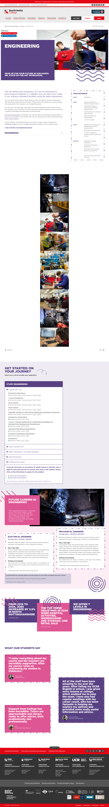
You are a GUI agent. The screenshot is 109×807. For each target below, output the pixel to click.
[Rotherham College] (29, 759)
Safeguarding (80, 783)
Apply (99, 18)
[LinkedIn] (97, 5)
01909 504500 (43, 764)
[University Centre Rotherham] (79, 759)
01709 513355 (59, 764)
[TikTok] (103, 5)
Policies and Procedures (32, 783)
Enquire (87, 18)
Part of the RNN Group (11, 5)
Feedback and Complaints (57, 751)
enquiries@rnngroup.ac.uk (12, 766)
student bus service (30, 124)
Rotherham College (11, 124)
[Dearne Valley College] (62, 759)
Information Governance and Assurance (33, 751)
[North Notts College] (14, 12)
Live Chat (76, 18)
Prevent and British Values (65, 783)
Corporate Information (12, 751)
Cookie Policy (86, 805)
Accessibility (78, 805)
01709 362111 (8, 764)
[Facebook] (92, 5)
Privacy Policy (95, 805)
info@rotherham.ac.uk (28, 766)
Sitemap (102, 805)
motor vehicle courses (11, 118)
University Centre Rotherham (39, 5)
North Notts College (12, 26)
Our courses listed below (12, 115)
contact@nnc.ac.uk (44, 766)
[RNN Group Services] (96, 759)
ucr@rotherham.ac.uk (78, 766)
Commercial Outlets (24, 5)
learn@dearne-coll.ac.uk (62, 766)
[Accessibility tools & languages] (98, 12)
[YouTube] (101, 5)
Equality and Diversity (48, 783)
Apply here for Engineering (18, 475)
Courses (22, 26)
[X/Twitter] (94, 5)
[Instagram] (99, 5)
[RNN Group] (12, 759)
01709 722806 (76, 764)
